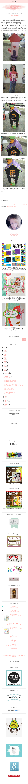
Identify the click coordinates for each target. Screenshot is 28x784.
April (6, 400)
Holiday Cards (14, 327)
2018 (5, 358)
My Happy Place (13, 627)
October (6, 374)
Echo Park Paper (13, 636)
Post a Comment (6, 202)
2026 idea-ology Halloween (13, 611)
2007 (5, 405)
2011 (5, 366)
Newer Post (3, 204)
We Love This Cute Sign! (14, 637)
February (7, 403)
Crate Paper (13, 640)
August (6, 394)
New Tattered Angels (8, 388)
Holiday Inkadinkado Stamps (10, 381)
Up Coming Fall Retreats (9, 389)
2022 (5, 353)
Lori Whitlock (13, 606)
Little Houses (7, 383)
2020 (5, 355)
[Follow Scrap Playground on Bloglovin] (14, 711)
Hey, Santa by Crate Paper (14, 641)
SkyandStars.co (18, 782)
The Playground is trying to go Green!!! (12, 390)
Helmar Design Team (13, 623)
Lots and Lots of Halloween (10, 380)
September (7, 376)
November (7, 373)
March (6, 401)
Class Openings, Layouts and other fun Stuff (13, 384)
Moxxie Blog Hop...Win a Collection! (14, 267)
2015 (5, 361)
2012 (5, 365)
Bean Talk (14, 644)
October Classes (7, 377)
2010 (5, 368)
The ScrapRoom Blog (13, 614)
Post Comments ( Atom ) (11, 206)
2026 (5, 347)
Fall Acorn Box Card (14, 607)
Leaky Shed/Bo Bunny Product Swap (14, 297)
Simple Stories (14, 648)
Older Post (24, 204)
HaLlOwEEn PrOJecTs (8, 378)
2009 (5, 369)
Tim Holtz (14, 610)
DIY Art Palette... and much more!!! (14, 624)
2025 (5, 349)
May (6, 399)
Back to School (7, 393)
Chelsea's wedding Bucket (9, 392)
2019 (5, 357)
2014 (5, 362)
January (6, 404)
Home (14, 204)
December (7, 372)
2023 (5, 351)
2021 (5, 354)
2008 (5, 370)
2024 (5, 350)
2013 (5, 363)
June (6, 397)
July (5, 396)
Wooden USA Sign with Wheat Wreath (13, 645)
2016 (5, 359)
